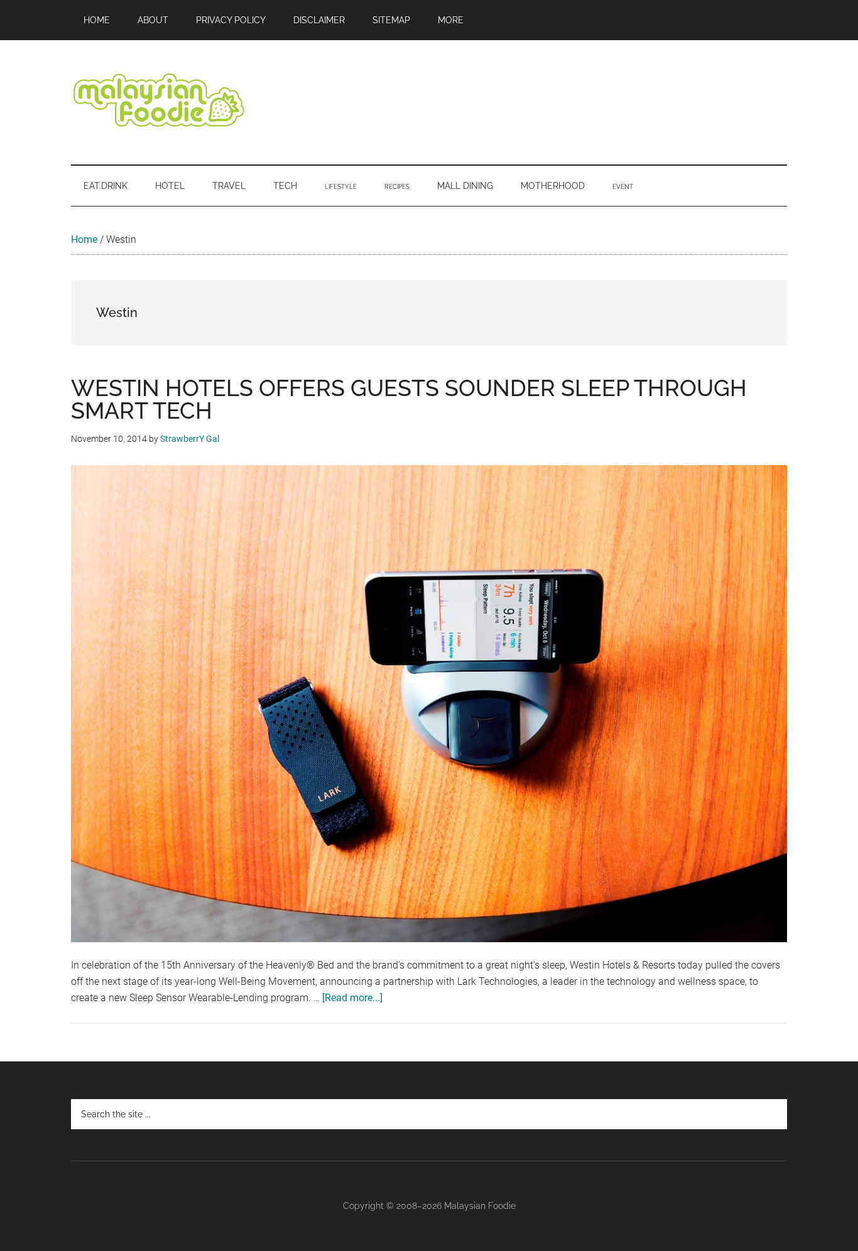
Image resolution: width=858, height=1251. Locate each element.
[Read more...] (352, 998)
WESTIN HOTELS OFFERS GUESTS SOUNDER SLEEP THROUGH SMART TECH (409, 399)
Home (84, 239)
